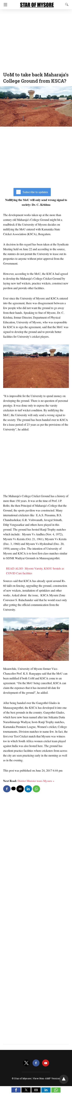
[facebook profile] (36, 1063)
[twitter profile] (26, 1063)
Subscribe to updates (35, 192)
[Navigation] (4, 4)
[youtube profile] (45, 1063)
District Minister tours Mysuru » (36, 781)
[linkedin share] (28, 788)
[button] (16, 1090)
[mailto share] (20, 788)
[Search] (66, 4)
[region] (36, 39)
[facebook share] (7, 788)
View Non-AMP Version (46, 1078)
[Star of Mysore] (36, 3)
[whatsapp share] (36, 788)
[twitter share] (13, 788)
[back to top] (63, 1079)
